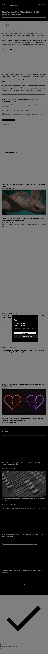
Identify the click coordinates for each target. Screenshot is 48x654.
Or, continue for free (25, 339)
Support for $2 (25, 333)
